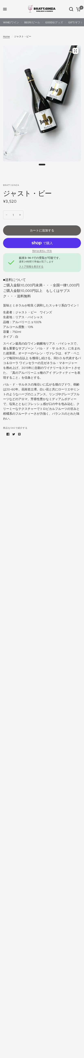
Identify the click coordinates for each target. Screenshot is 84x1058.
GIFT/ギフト (75, 22)
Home (6, 36)
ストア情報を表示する (31, 266)
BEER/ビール (32, 22)
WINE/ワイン (11, 22)
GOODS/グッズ (54, 22)
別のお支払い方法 (42, 251)
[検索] (71, 9)
